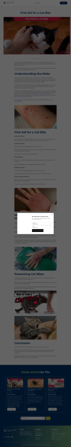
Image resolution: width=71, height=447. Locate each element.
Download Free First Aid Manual (38, 230)
